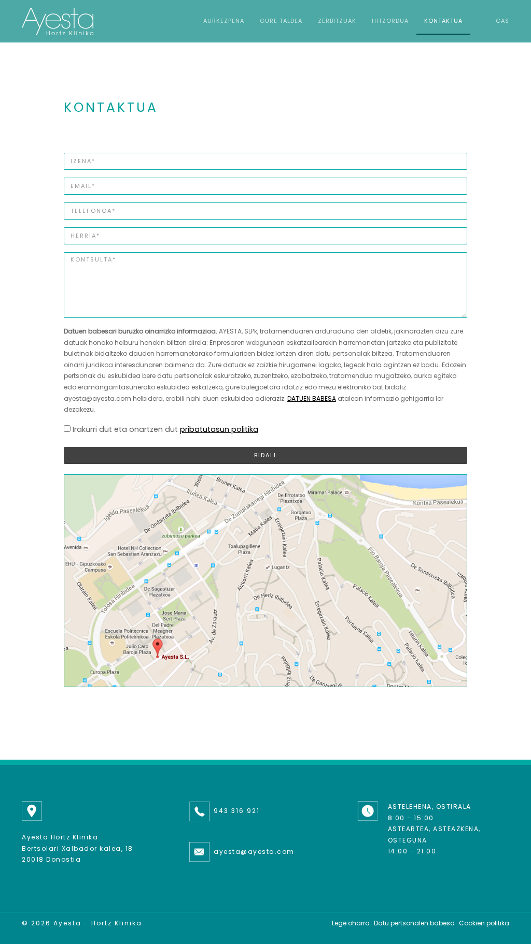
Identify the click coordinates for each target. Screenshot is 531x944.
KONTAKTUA (443, 21)
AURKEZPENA (223, 21)
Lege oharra (351, 923)
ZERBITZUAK (337, 21)
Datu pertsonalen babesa (414, 923)
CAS (502, 21)
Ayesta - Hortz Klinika (97, 923)
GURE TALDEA (281, 21)
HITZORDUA (390, 21)
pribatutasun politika (219, 429)
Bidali (265, 455)
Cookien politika (484, 923)
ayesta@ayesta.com (254, 851)
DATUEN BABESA (311, 398)
